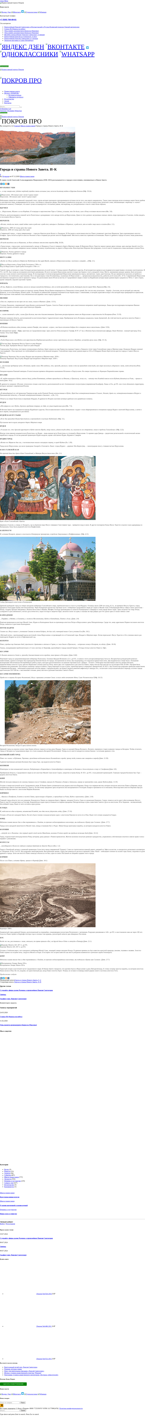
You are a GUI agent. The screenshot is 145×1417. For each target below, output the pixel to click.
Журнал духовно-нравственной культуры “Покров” (23, 1373)
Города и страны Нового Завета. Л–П (27, 982)
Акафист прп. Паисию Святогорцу (13, 999)
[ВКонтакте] (1, 184)
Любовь (3, 994)
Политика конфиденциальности (71, 1408)
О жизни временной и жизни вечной (14, 1205)
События (7, 1175)
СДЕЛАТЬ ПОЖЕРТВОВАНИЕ (13, 1384)
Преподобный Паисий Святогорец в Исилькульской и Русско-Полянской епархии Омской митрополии (41, 27)
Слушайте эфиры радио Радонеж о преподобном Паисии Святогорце (26, 990)
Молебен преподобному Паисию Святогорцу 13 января (24, 35)
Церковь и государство (12, 1181)
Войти (2, 1224)
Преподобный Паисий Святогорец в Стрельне (21, 38)
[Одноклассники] (6, 184)
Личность (7, 1179)
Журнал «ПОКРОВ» (11, 93)
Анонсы (7, 1173)
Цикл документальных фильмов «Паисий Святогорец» (24, 1371)
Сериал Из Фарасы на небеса (14, 29)
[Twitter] (4, 184)
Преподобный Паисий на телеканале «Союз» (20, 37)
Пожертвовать (4, 66)
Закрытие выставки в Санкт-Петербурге (18, 40)
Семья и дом (8, 1183)
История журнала (14, 95)
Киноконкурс (9, 1187)
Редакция (5, 176)
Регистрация (10, 1224)
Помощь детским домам (13, 1369)
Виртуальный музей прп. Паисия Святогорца (20, 1367)
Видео (6, 1169)
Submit (23, 1410)
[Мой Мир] (8, 184)
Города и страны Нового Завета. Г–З (28, 980)
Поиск (23, 1402)
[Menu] (1, 115)
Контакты (7, 103)
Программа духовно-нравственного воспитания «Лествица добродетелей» (31, 1375)
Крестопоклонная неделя (9, 1197)
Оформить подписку (15, 97)
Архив (6, 101)
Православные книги (12, 91)
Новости (7, 1171)
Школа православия (27, 176)
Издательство (9, 99)
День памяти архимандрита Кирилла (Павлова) (21, 31)
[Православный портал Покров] (12, 69)
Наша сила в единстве (8, 1214)
